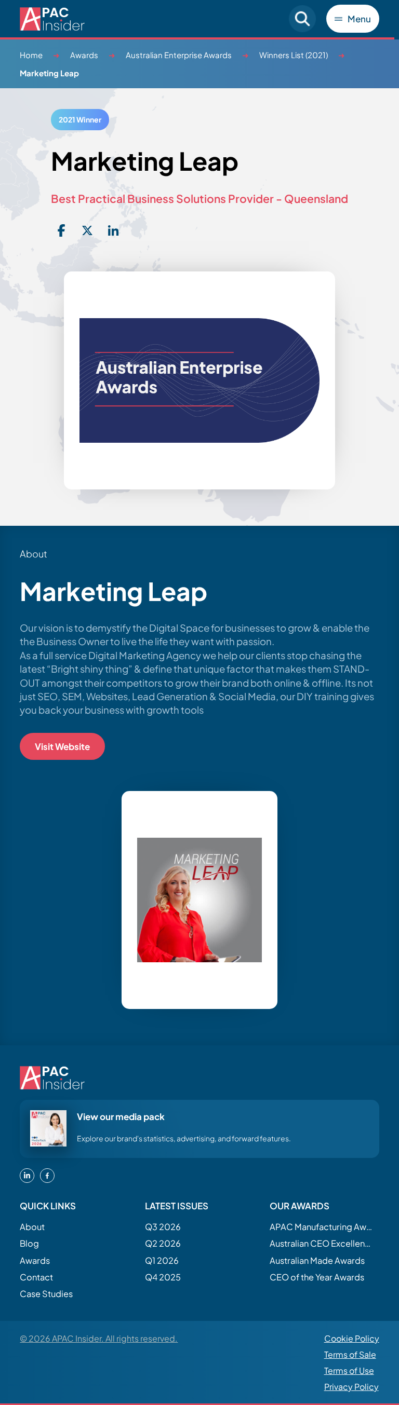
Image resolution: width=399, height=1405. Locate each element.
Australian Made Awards (317, 1260)
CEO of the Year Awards (317, 1277)
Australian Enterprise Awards (179, 55)
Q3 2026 (163, 1226)
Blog (29, 1243)
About (32, 1226)
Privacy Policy (351, 1386)
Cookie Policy (351, 1338)
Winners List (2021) (293, 55)
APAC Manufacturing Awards (322, 1226)
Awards (84, 55)
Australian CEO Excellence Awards (322, 1243)
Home (31, 55)
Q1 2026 (162, 1260)
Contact (36, 1277)
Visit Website (62, 746)
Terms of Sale (350, 1354)
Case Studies (46, 1293)
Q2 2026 (163, 1243)
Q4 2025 (163, 1277)
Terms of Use (349, 1370)
